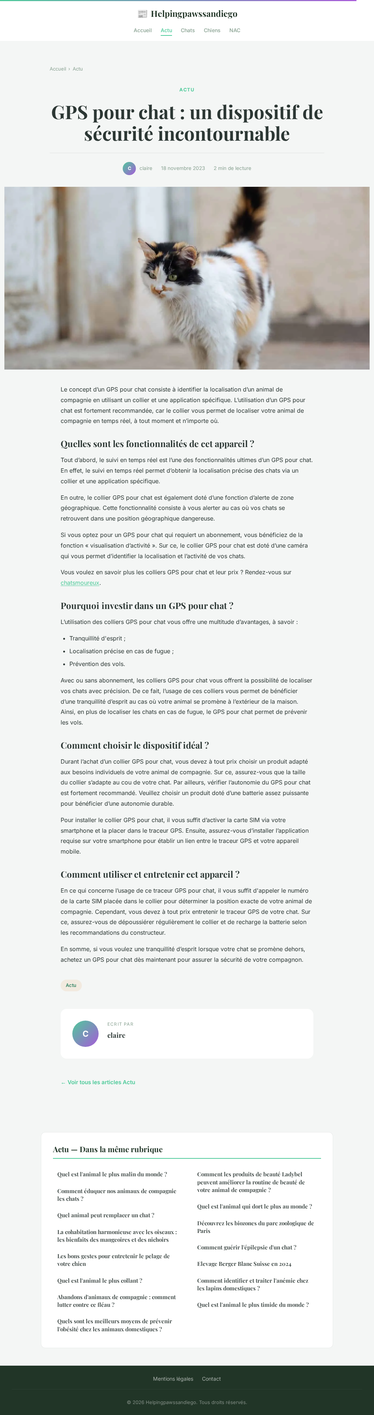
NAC (234, 30)
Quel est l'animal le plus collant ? (99, 1280)
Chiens (212, 30)
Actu (166, 30)
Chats (188, 30)
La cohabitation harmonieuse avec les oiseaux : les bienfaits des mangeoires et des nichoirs (117, 1235)
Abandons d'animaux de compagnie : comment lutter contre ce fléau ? (116, 1300)
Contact (211, 1379)
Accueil (143, 30)
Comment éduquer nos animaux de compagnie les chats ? (116, 1194)
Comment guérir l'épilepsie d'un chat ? (246, 1247)
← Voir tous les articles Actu (98, 1082)
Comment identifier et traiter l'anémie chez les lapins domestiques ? (252, 1284)
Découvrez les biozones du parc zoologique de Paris (255, 1226)
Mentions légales (173, 1379)
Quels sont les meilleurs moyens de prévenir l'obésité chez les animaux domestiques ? (114, 1324)
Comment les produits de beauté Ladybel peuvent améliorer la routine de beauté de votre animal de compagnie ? (251, 1181)
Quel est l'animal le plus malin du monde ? (112, 1174)
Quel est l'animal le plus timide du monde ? (253, 1304)
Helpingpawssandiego (187, 13)
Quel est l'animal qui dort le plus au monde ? (254, 1206)
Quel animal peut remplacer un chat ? (105, 1215)
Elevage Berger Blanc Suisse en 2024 (244, 1263)
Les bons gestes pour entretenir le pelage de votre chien (113, 1259)
